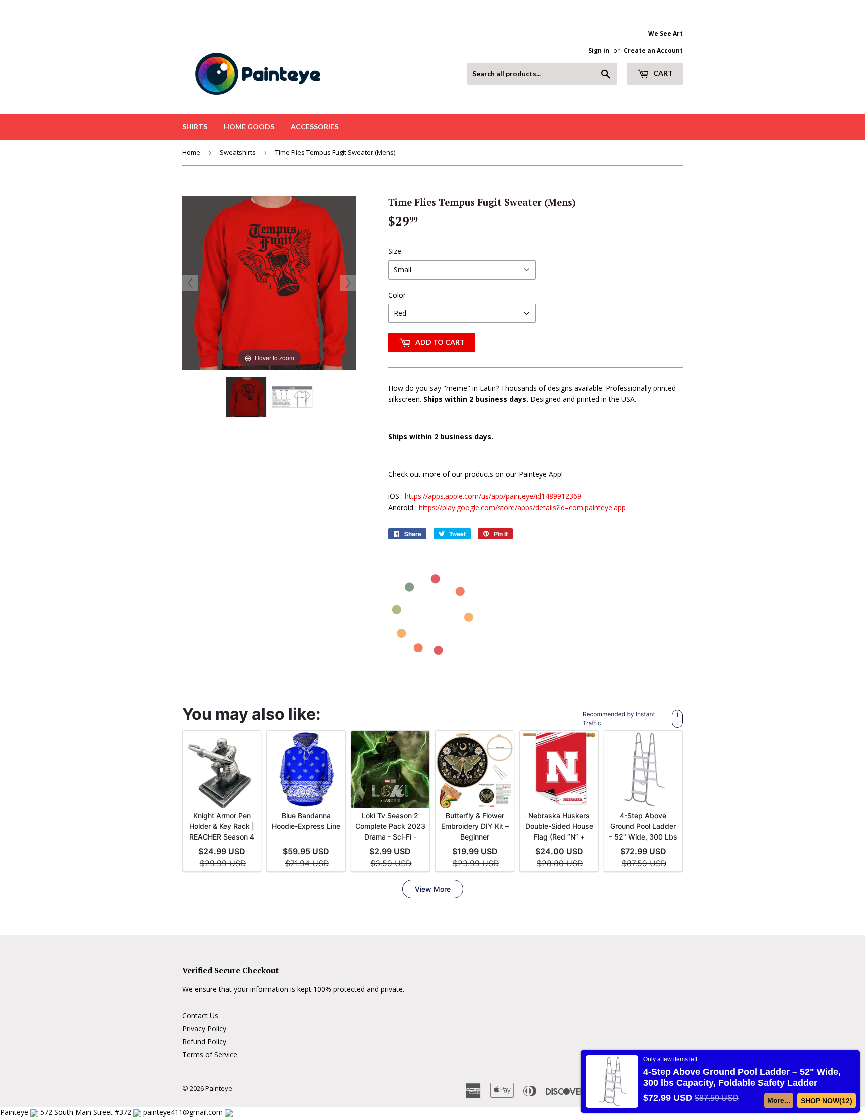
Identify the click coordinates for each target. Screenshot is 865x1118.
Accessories (314, 126)
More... (779, 1100)
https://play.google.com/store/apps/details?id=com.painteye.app (522, 507)
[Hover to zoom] (269, 282)
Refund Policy (204, 1041)
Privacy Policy (204, 1028)
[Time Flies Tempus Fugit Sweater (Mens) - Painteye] (246, 397)
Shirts (194, 126)
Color (397, 295)
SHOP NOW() (826, 1101)
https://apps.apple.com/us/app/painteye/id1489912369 (493, 496)
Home (191, 152)
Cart (662, 73)
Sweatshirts (238, 152)
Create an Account (653, 50)
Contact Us (200, 1015)
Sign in (598, 50)
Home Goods (249, 126)
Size (394, 251)
